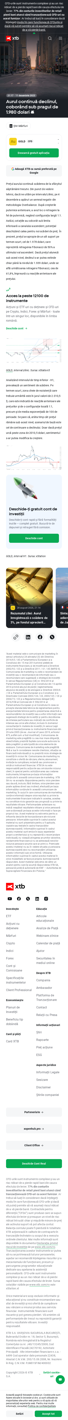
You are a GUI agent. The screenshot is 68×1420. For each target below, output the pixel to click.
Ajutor (40, 951)
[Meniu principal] (60, 38)
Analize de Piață (47, 928)
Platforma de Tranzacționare (46, 997)
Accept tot (48, 1413)
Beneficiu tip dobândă (14, 1021)
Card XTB (12, 1041)
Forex (10, 958)
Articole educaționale (45, 918)
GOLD (9, 370)
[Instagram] (46, 898)
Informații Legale (48, 1072)
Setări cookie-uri (51, 1374)
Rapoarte (42, 1040)
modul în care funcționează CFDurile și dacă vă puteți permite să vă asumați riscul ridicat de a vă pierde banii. (34, 25)
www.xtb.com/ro (45, 1247)
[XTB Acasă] (11, 38)
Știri (39, 1032)
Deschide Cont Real (34, 1163)
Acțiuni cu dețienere (13, 926)
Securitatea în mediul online (45, 960)
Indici (9, 951)
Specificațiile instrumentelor (16, 980)
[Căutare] (49, 38)
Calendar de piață (48, 943)
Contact (41, 1007)
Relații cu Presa (46, 1015)
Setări (19, 1413)
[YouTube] (10, 898)
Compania (43, 980)
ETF (8, 916)
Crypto (10, 943)
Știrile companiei (47, 1095)
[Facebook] (40, 637)
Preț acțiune (44, 1047)
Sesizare (42, 1080)
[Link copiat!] (15, 637)
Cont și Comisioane (14, 968)
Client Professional (19, 990)
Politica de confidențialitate (42, 1406)
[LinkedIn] (27, 637)
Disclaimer (43, 1087)
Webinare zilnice (47, 936)
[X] (52, 637)
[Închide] (34, 33)
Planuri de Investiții (13, 1009)
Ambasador (44, 988)
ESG (39, 1055)
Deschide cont (34, 538)
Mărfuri (11, 936)
